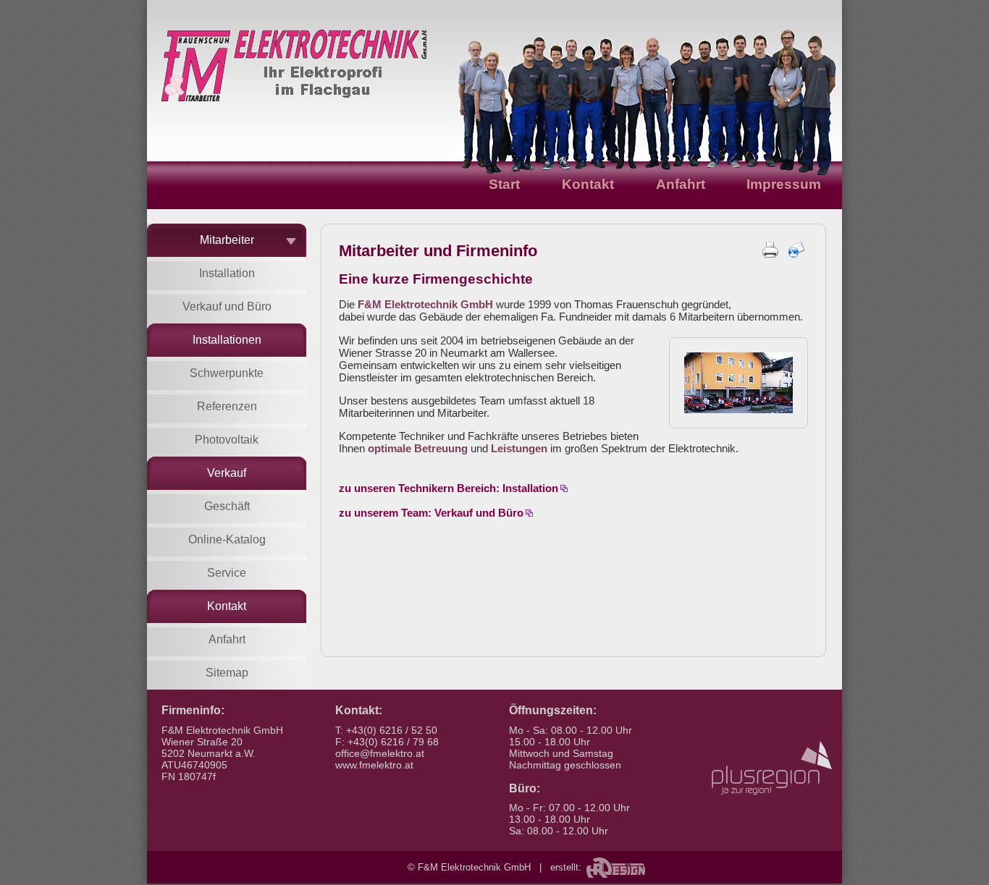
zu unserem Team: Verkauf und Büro (431, 513)
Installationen (227, 340)
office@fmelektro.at (379, 753)
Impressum (783, 184)
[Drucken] (770, 253)
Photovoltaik (226, 439)
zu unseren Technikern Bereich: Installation (448, 488)
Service (226, 573)
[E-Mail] (796, 253)
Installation (227, 273)
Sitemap (227, 672)
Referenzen (227, 406)
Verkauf (226, 473)
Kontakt (588, 184)
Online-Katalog (227, 539)
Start (504, 184)
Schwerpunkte (227, 373)
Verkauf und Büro (227, 306)
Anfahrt (680, 184)
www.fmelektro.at (374, 765)
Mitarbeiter (227, 240)
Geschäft (227, 506)
